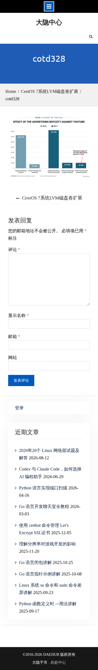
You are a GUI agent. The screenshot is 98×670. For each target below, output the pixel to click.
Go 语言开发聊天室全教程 (44, 506)
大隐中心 (49, 22)
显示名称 (18, 315)
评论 (14, 249)
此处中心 (58, 662)
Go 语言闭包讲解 (35, 562)
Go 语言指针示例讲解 (39, 574)
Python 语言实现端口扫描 (43, 488)
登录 (19, 407)
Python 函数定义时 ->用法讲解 (47, 603)
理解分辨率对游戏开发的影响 (47, 544)
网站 (12, 357)
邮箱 (14, 336)
